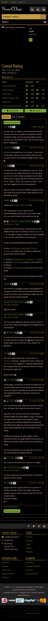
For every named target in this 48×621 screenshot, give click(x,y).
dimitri (6, 483)
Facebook (29, 537)
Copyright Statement (33, 566)
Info (13, 117)
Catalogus (5, 566)
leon (5, 166)
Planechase (10, 70)
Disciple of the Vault (21, 205)
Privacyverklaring (32, 574)
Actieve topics (6, 570)
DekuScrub (8, 148)
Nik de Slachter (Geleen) (16, 302)
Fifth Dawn (6, 94)
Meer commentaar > (11, 507)
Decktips (21, 117)
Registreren (22, 2)
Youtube (29, 548)
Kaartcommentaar (8, 574)
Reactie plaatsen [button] (12, 122)
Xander (12, 333)
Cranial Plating (18, 262)
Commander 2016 (9, 86)
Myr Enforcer (8, 364)
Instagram (29, 541)
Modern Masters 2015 (10, 98)
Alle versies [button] (36, 111)
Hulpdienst (5, 562)
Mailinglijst (29, 552)
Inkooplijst (5, 577)
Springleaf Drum (29, 248)
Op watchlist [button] (13, 111)
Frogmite (7, 251)
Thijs (5, 353)
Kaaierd (6, 284)
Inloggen (13, 2)
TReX (6, 127)
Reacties (6, 117)
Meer (13, 532)
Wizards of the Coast (33, 613)
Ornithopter (16, 248)
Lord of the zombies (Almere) (20, 221)
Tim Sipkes (11, 380)
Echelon (7, 200)
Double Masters (8, 90)
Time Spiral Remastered (11, 106)
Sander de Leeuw (14, 467)
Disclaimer (29, 570)
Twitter (28, 544)
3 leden (13, 587)
